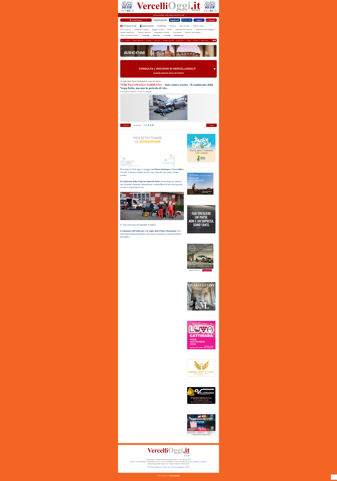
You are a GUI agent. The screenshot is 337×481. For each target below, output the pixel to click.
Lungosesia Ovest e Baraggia (205, 29)
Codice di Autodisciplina (177, 467)
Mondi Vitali (204, 40)
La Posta (188, 40)
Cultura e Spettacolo (137, 40)
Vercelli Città (161, 26)
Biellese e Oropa (198, 26)
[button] (213, 40)
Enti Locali (157, 40)
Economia (149, 40)
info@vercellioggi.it (156, 467)
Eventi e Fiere (180, 40)
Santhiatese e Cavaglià (141, 29)
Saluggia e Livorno (158, 29)
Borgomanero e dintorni (161, 32)
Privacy (187, 467)
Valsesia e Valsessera (144, 32)
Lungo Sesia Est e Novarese (184, 29)
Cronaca (127, 40)
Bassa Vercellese (184, 26)
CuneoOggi (167, 35)
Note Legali (166, 467)
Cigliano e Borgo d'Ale (127, 32)
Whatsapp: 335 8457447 (200, 461)
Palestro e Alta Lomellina (193, 32)
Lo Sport (196, 40)
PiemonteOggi (178, 35)
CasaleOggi (145, 35)
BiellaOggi (156, 35)
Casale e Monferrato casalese (129, 35)
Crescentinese (177, 32)
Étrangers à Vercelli (168, 40)
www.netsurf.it (174, 476)
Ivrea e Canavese (125, 29)
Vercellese (172, 26)
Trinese (169, 29)
